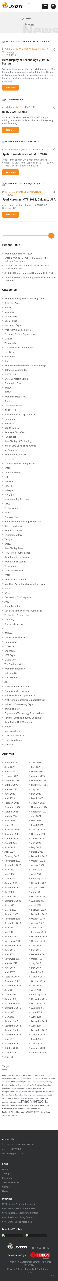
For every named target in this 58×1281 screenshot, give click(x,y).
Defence (8, 744)
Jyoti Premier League (15, 561)
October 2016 (38, 981)
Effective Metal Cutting (16, 378)
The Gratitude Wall (13, 664)
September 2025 (39, 784)
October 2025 (11, 784)
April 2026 (9, 771)
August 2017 (10, 963)
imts (44, 1088)
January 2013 (38, 1034)
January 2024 (38, 829)
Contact (6, 1186)
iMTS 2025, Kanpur (14, 112)
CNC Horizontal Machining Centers (20, 1212)
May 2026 (36, 767)
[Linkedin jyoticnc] (40, 1247)
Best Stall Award (12, 302)
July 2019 (9, 927)
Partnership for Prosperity (17, 597)
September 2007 (39, 1052)
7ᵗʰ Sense (9, 646)
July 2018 (36, 945)
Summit (8, 401)
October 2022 (38, 860)
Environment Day (13, 534)
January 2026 (38, 775)
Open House (10, 320)
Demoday (9, 619)
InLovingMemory (8, 1095)
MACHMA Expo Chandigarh (18, 347)
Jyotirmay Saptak (13, 530)
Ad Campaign (11, 450)
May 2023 (36, 847)
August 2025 (10, 789)
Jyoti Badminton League (16, 557)
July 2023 (36, 842)
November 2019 (12, 918)
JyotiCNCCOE (7, 1098)
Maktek (8, 338)
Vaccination (10, 566)
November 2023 (39, 833)
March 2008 (10, 1052)
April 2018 (9, 954)
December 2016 (12, 981)
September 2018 (12, 945)
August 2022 (37, 865)
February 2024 (11, 829)
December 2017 (39, 954)
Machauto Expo (12, 731)
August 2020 (37, 900)
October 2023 (11, 838)
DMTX (7, 543)
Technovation (11, 508)
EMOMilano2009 (17, 1082)
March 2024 (37, 824)
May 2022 (9, 874)
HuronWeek (37, 1088)
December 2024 (12, 807)
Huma (7, 512)
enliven (30, 1272)
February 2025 (11, 802)
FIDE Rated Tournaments (17, 552)
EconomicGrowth (48, 1079)
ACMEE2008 (6, 1075)
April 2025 (9, 798)
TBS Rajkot (10, 436)
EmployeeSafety (45, 1082)
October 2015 (38, 1003)
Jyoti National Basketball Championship (25, 365)
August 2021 (37, 887)
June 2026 (9, 767)
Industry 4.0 (10, 673)
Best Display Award (14, 548)
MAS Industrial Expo (14, 735)
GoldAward (6, 1088)
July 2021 (9, 891)
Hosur (30, 1088)
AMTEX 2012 (39, 1075)
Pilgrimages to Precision (17, 690)
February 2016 (38, 994)
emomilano (6, 1082)
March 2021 (10, 896)
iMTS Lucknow (11, 708)
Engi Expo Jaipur (13, 739)
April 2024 (9, 824)
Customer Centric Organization (20, 334)
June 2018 (9, 949)
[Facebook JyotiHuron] (33, 1247)
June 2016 (9, 989)
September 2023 (39, 838)
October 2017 (38, 958)
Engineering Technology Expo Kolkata (24, 713)
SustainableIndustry (9, 1115)
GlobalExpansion (44, 1085)
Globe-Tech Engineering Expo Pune (22, 521)
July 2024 (36, 816)
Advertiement (17, 1075)
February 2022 (38, 878)
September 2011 (12, 1043)
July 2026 (36, 762)
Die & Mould (10, 677)
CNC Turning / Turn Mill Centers (18, 1203)
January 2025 (38, 802)
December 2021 (39, 882)
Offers (7, 592)
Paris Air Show (11, 516)
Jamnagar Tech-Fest (14, 432)
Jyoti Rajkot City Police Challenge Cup (24, 298)
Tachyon (8, 539)
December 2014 (39, 1021)
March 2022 (10, 878)
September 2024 (39, 811)
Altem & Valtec (28, 1075)
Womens (8, 481)
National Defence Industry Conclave (22, 717)
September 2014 (12, 1025)
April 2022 (36, 874)
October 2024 (11, 811)
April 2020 (36, 905)
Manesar (41, 1105)
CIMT (7, 360)
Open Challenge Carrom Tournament (23, 610)
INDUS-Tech (10, 409)
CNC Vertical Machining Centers (18, 1208)
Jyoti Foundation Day (15, 454)
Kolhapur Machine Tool (16, 369)
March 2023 (37, 851)
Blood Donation (12, 606)
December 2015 (39, 998)
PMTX (7, 574)
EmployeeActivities (31, 1082)
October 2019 (38, 918)
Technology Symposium (16, 615)
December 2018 (39, 936)
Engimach (9, 650)
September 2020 (12, 900)
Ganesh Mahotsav (13, 624)
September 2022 (12, 865)
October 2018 (38, 940)
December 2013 (39, 1030)
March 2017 (37, 972)
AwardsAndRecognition (10, 1079)
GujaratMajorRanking (19, 1088)
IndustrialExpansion (35, 1092)
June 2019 (36, 927)
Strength (6, 1173)
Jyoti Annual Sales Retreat (17, 329)
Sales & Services (10, 1182)
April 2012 (9, 1039)
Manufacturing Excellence (17, 499)
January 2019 (11, 936)
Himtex (8, 485)
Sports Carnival (12, 427)
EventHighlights (24, 1085)
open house (35, 1109)
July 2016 (36, 985)
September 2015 (12, 1007)
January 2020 (11, 914)
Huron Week (10, 316)
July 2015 (9, 1012)
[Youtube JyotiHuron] (44, 1247)
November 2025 (39, 780)
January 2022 (11, 882)
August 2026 (10, 762)
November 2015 (12, 1003)
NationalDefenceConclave (20, 1109)
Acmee (7, 307)
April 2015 (36, 1016)
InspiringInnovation (39, 1095)
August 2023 (10, 842)
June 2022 (36, 869)
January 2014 (11, 1030)
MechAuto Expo (12, 325)
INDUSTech (22, 1092)
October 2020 (38, 896)
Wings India (10, 343)
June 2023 (9, 847)
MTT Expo (9, 655)
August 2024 (10, 816)
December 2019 (39, 914)
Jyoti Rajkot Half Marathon (18, 722)
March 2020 (10, 909)
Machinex (9, 311)
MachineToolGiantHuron (11, 1102)
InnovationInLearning (23, 1095)
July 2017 (36, 963)
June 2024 (9, 820)
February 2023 (11, 856)
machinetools (34, 1101)
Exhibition (10, 49)
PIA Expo (9, 494)
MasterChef (10, 659)
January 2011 (38, 1043)
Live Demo (9, 351)
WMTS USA (10, 374)
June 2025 (9, 793)
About (5, 1168)
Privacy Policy (14, 1269)
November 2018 (12, 940)
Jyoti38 (49, 1095)
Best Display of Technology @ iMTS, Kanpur (26, 61)
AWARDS (26, 49)
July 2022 (9, 869)
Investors (9, 459)
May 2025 (36, 793)
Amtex (7, 726)
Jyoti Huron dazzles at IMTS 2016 (24, 154)
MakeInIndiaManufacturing (12, 1105)
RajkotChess (45, 1112)
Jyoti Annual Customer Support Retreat (24, 699)
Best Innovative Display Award (20, 414)
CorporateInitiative (27, 1079)
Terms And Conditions (36, 1269)
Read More (10, 87)
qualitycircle (33, 1111)
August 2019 (37, 923)
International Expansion (16, 686)
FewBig (34, 1085)
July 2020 (9, 905)
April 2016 (36, 989)
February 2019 (38, 932)
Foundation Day (12, 383)
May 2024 (36, 820)
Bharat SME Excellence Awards (20, 445)
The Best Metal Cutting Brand (19, 463)
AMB (6, 601)
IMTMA (8, 632)
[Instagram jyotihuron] (37, 1247)
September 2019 (12, 923)
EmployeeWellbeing (9, 1085)
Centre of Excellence (14, 637)
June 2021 (36, 891)
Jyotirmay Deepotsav (15, 396)
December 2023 (12, 833)
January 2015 (11, 1021)
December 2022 (39, 856)
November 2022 (12, 860)
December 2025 (12, 780)
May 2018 (36, 949)
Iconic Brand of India (15, 579)
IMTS (18, 49)
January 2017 (38, 976)
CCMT (7, 628)
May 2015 (9, 1016)
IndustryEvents (48, 1092)
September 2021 (12, 887)
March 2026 (37, 771)
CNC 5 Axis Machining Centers (18, 1217)
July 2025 (36, 789)
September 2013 (12, 1034)
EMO (6, 476)
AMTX (7, 467)
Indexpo (8, 490)
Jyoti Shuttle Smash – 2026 (18, 253)
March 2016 (10, 994)
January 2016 (11, 998)
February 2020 (38, 909)
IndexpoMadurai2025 (10, 1092)
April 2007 (9, 1056)
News (25, 149)
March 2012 (37, 1039)
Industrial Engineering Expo (18, 704)
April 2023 (9, 851)
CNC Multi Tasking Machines (17, 1221)
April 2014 (36, 1025)
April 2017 (9, 972)
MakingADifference (30, 1105)
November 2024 (39, 807)
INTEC (7, 392)
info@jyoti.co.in (15, 1153)
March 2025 (37, 798)
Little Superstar (12, 472)
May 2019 (9, 932)
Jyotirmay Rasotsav (14, 668)
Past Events (17, 191)
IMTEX (7, 387)
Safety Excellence (13, 525)
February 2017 (11, 976)
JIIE (6, 681)
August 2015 (37, 1007)
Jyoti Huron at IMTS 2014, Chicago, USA (29, 199)
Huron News (10, 641)
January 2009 (38, 1047)
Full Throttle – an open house (19, 695)
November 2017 (12, 958)
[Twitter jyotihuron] (48, 1247)
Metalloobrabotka (13, 405)
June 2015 (36, 1012)
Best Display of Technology (18, 441)
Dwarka (38, 1078)
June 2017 (9, 967)
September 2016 (12, 985)
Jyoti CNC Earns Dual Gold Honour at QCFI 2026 (28, 272)
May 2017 (36, 967)
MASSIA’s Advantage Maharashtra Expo (24, 583)
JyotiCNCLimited (19, 1098)
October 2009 (11, 1047)
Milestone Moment (14, 570)
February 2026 (11, 775)
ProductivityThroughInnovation (13, 1112)
